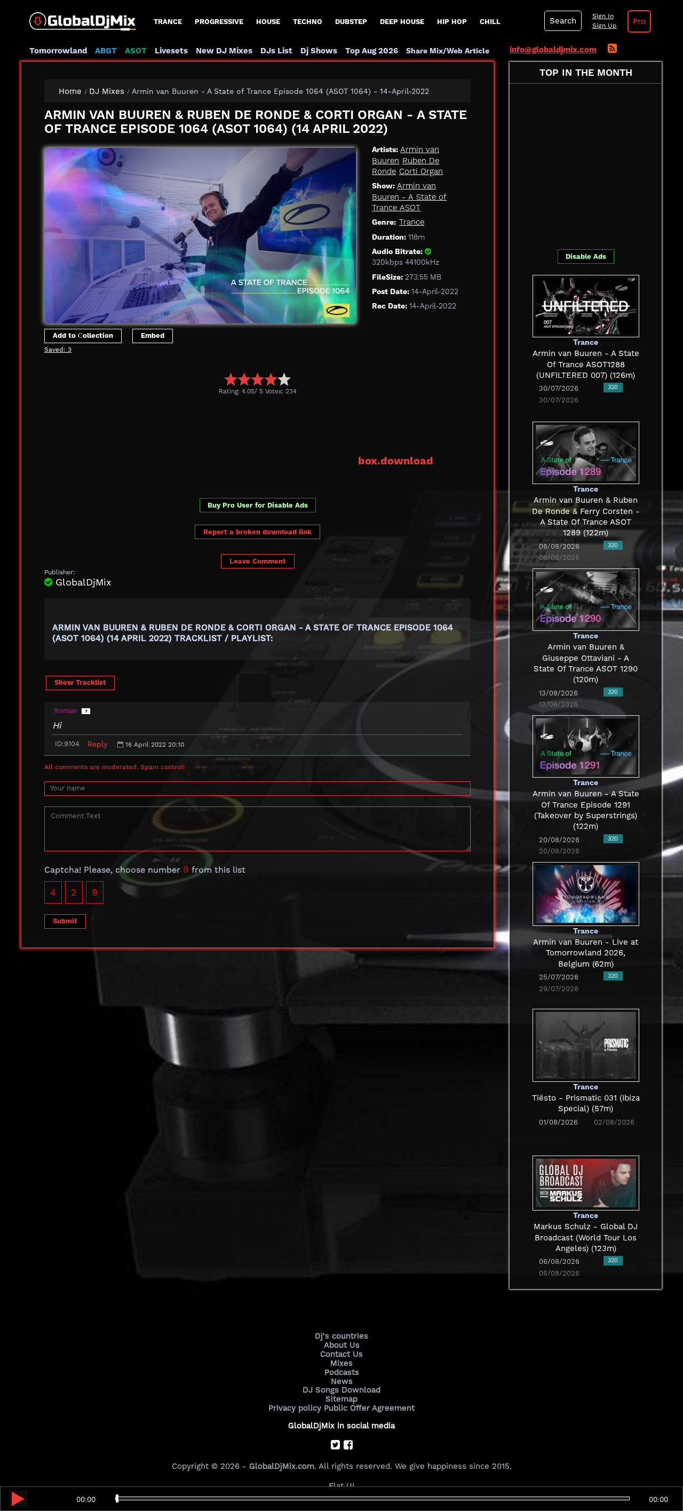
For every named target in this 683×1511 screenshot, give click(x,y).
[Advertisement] (238, 424)
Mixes (341, 1363)
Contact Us (341, 1354)
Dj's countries (341, 1336)
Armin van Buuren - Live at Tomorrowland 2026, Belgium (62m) (585, 953)
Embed (152, 335)
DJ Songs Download (341, 1390)
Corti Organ (421, 171)
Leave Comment (257, 561)
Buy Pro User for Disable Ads (258, 505)
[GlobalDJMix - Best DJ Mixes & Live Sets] (78, 17)
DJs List (276, 51)
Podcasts (341, 1372)
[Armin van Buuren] (200, 233)
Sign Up (604, 25)
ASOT (136, 51)
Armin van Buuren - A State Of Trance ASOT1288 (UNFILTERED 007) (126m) (586, 364)
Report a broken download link (257, 532)
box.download (395, 460)
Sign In (603, 16)
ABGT (106, 51)
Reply (97, 744)
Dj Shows (318, 51)
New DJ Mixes (224, 51)
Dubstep (351, 22)
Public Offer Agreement (369, 1408)
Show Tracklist (80, 682)
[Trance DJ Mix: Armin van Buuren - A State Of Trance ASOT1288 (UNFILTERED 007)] (586, 305)
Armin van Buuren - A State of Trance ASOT (409, 196)
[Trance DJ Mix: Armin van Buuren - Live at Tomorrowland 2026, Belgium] (586, 893)
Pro (639, 21)
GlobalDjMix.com (281, 1466)
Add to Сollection (83, 335)
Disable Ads (586, 256)
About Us (342, 1345)
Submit (65, 921)
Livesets (171, 51)
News (342, 1381)
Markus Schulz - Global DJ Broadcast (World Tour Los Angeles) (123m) (586, 1237)
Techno (307, 22)
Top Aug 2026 (371, 51)
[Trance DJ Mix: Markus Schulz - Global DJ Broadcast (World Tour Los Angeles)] (586, 1182)
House (268, 22)
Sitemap (341, 1399)
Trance (168, 22)
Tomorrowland (58, 51)
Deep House (402, 22)
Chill (490, 22)
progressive (219, 22)
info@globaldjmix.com (553, 49)
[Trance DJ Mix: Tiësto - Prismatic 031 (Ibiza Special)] (586, 1044)
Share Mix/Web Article (447, 50)
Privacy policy (294, 1408)
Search (563, 21)
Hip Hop (452, 22)
